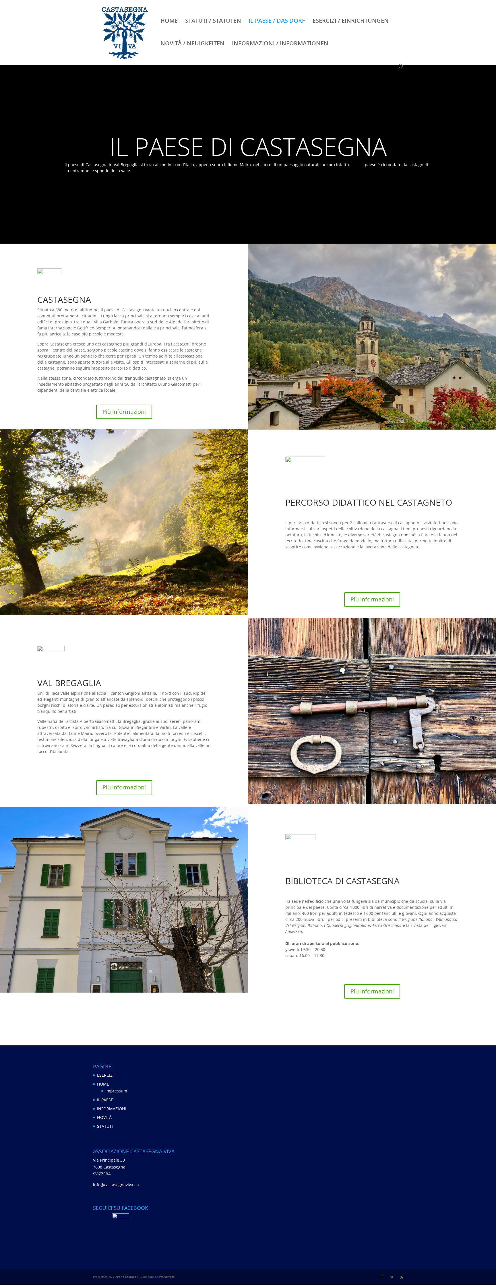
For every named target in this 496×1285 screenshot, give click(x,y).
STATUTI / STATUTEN (213, 21)
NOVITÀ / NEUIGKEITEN (192, 44)
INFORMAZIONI (111, 1108)
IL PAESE (105, 1099)
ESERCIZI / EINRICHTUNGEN (351, 21)
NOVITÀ (104, 1117)
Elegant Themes (124, 1277)
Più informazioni (124, 412)
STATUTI (105, 1126)
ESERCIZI (105, 1075)
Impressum (116, 1091)
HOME (169, 21)
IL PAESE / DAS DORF (277, 21)
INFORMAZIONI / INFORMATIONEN (280, 44)
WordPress (167, 1277)
